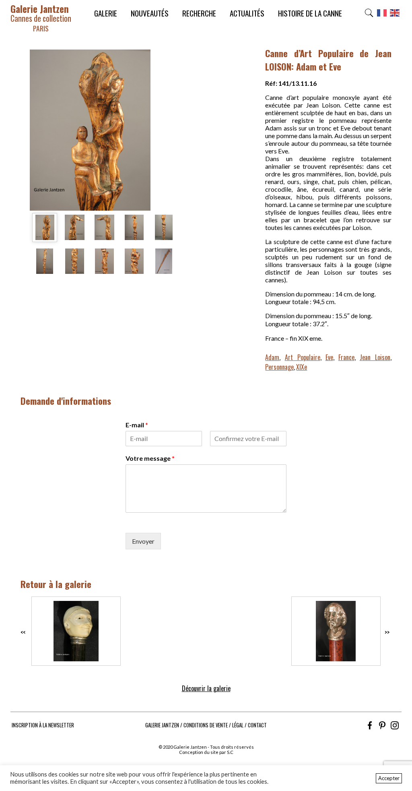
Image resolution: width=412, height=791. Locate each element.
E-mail (137, 425)
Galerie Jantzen (40, 17)
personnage (279, 367)
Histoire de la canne (310, 13)
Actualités (247, 13)
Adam (272, 357)
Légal (237, 725)
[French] (382, 15)
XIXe (301, 367)
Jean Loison (375, 357)
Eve (329, 357)
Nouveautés (150, 13)
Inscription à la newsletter (43, 725)
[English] (395, 15)
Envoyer (143, 541)
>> (387, 632)
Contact (257, 725)
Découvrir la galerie (206, 688)
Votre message (150, 458)
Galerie (105, 13)
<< (23, 632)
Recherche (199, 13)
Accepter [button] (389, 778)
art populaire (302, 357)
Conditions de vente (205, 725)
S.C (230, 752)
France (346, 357)
